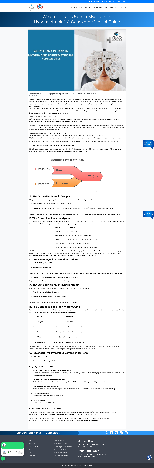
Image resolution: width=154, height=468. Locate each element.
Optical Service (59, 441)
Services (88, 7)
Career (30, 453)
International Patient (60, 453)
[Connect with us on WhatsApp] (106, 433)
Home (73, 7)
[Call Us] (149, 457)
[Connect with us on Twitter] (116, 433)
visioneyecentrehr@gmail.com (101, 1)
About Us (79, 7)
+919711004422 (121, 1)
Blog (29, 450)
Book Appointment (60, 450)
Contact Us (122, 7)
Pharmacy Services (60, 444)
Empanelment (97, 7)
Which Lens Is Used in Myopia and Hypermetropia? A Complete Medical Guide (62, 93)
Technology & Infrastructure (63, 447)
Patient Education (110, 7)
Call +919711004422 (61, 456)
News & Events (33, 447)
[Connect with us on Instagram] (121, 433)
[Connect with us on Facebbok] (111, 433)
